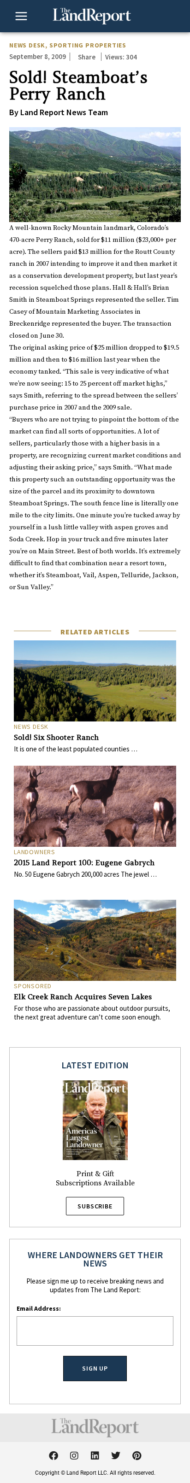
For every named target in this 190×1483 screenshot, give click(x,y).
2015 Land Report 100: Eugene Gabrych (84, 862)
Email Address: (39, 1308)
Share (86, 57)
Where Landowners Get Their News (95, 1259)
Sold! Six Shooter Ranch (56, 737)
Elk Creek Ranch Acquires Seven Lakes (83, 996)
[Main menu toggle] (21, 16)
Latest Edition (95, 1065)
